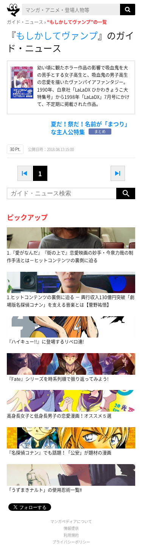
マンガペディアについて (71, 521)
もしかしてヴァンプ (57, 35)
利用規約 (71, 535)
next (118, 173)
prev (24, 173)
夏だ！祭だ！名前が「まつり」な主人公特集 (90, 128)
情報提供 (71, 528)
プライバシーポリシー (71, 542)
